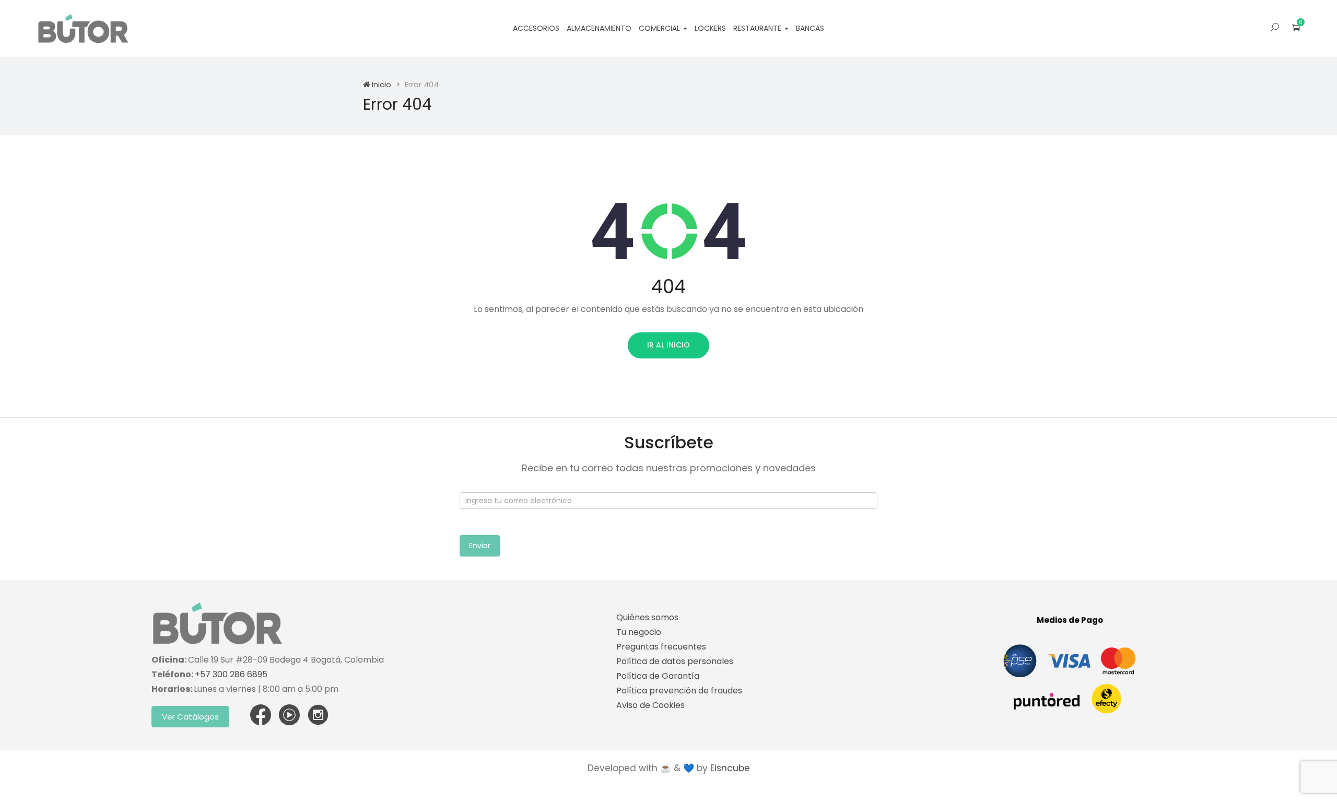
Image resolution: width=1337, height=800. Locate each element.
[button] (1296, 27)
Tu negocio (638, 632)
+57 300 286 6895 (231, 674)
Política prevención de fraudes (679, 691)
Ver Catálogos (190, 716)
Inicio (381, 84)
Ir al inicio (668, 345)
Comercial (660, 28)
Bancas (810, 28)
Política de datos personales (674, 661)
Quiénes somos (647, 617)
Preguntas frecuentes (661, 647)
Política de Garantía (657, 676)
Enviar (479, 545)
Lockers (710, 28)
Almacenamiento (599, 28)
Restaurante (758, 28)
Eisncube (730, 768)
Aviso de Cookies (650, 705)
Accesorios (536, 28)
